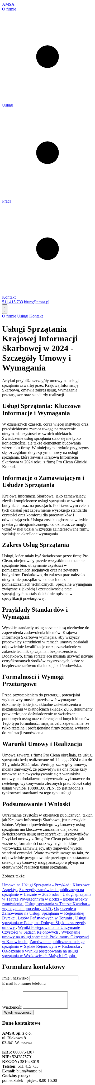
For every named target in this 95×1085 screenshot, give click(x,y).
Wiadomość (12, 1007)
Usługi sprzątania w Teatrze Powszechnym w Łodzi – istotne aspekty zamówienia (46, 899)
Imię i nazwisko (15, 978)
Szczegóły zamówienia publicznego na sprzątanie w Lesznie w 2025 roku (43, 892)
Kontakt (9, 297)
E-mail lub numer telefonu (24, 983)
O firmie (9, 9)
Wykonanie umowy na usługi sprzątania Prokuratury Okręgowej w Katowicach (45, 937)
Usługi (7, 105)
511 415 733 (12, 302)
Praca (6, 201)
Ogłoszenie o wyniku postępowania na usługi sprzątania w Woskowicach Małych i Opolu (40, 953)
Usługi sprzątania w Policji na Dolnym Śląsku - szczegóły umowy (44, 923)
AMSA (8, 4)
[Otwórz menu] (4, 309)
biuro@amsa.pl (36, 302)
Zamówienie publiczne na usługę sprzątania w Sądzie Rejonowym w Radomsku (43, 944)
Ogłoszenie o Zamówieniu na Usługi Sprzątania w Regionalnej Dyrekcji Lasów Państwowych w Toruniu (43, 913)
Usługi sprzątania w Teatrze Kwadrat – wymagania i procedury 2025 (46, 906)
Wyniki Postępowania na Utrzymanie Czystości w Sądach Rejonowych (41, 929)
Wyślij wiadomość (18, 1012)
